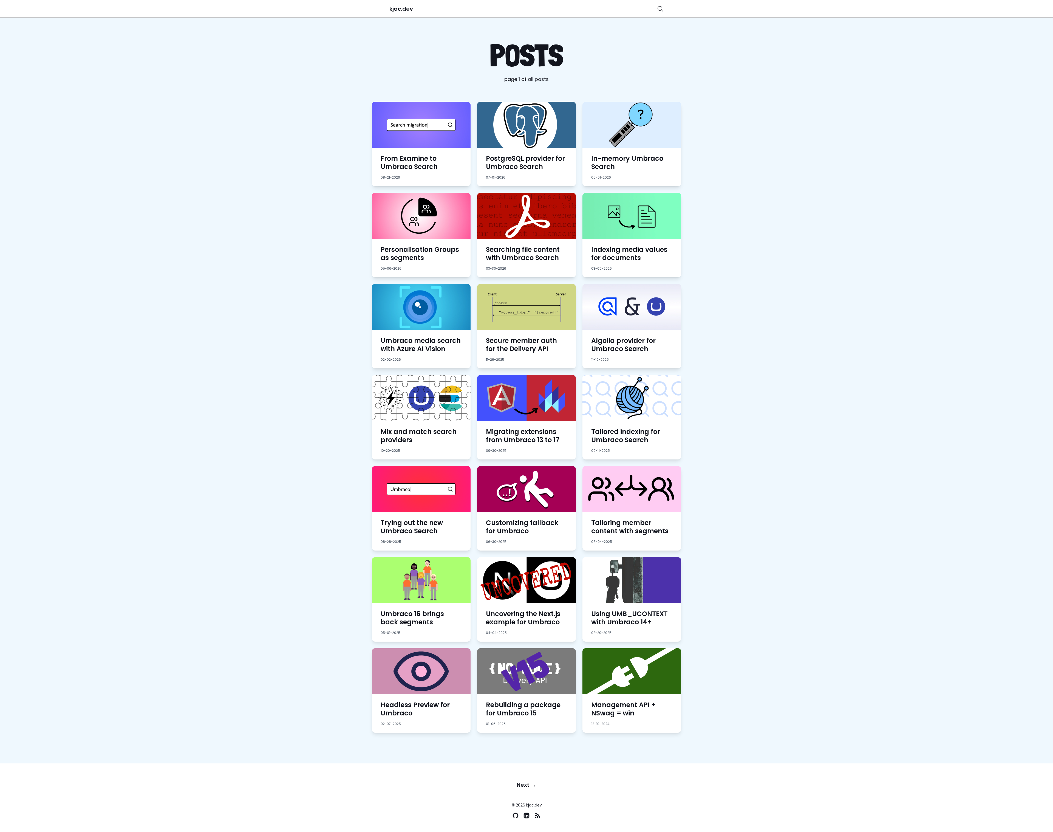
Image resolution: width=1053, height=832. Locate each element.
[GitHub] (515, 815)
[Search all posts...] (660, 8)
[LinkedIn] (526, 815)
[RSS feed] (537, 815)
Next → (526, 785)
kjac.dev (401, 9)
